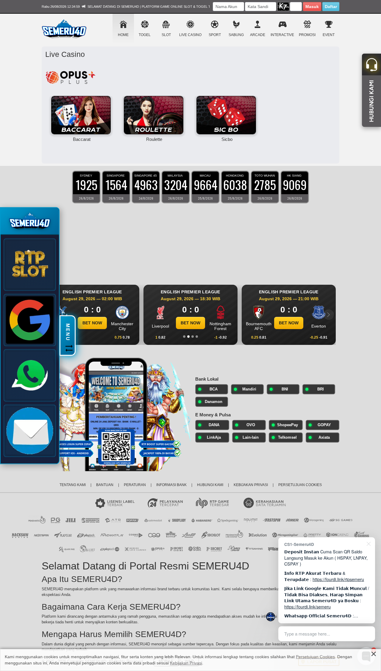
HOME (123, 35)
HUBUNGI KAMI (210, 485)
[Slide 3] (192, 336)
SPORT (215, 35)
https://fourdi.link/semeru (307, 606)
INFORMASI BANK (171, 485)
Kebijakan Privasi (186, 663)
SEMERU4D (150, 622)
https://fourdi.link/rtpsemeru (338, 579)
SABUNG (236, 35)
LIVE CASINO (190, 35)
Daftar (331, 6)
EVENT (329, 35)
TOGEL (145, 35)
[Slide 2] (188, 336)
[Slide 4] (197, 336)
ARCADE (257, 35)
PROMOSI (307, 35)
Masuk (312, 6)
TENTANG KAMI (73, 485)
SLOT (166, 35)
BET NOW (122, 322)
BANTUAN (104, 485)
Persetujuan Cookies (315, 656)
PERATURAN (135, 485)
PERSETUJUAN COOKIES (300, 485)
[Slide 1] (184, 336)
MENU (67, 333)
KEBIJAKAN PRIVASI (251, 485)
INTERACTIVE (282, 35)
